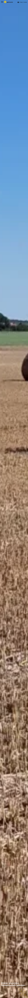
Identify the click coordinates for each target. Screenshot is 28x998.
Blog (21, 2)
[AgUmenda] (8, 2)
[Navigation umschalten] (2, 2)
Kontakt (25, 2)
